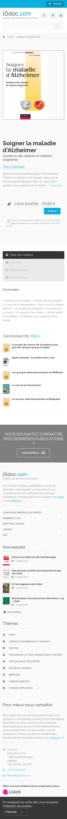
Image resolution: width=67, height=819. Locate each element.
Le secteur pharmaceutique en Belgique (36, 399)
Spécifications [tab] (18, 270)
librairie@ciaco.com (18, 775)
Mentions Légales (13, 523)
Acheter (52, 211)
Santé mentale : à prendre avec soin (33, 357)
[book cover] (33, 85)
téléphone (16, 500)
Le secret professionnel (26, 385)
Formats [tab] (15, 262)
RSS (5, 535)
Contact (8, 529)
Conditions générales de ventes (22, 512)
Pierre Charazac (14, 166)
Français (56, 3)
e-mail (60, 497)
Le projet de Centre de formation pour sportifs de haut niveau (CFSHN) (35, 346)
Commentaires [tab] (18, 277)
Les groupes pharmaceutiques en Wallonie (37, 372)
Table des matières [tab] (21, 254)
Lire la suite (56, 185)
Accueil (10, 37)
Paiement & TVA (11, 518)
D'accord (11, 811)
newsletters (30, 453)
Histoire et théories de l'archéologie (34, 557)
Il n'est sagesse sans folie (27, 584)
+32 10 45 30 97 (16, 770)
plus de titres (14, 612)
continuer (55, 737)
